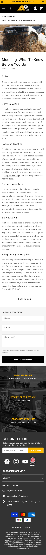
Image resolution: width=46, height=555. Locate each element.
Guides (11, 17)
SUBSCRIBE (36, 450)
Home (4, 17)
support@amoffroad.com (25, 422)
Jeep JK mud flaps (12, 175)
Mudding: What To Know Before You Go (18, 20)
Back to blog (24, 299)
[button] (3, 8)
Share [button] (7, 76)
